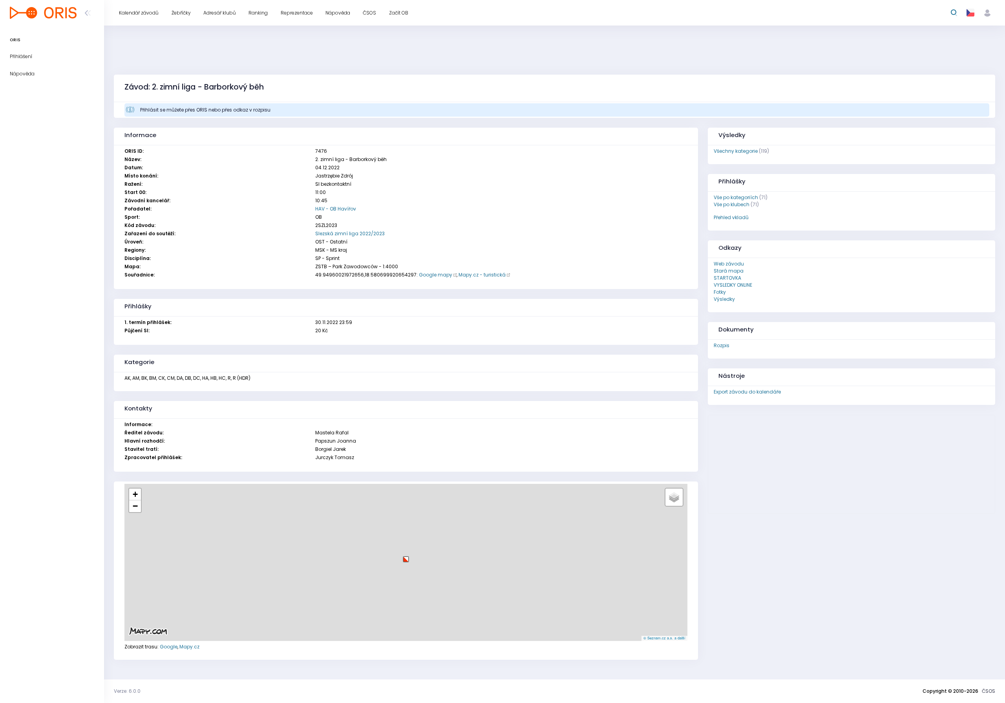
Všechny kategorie (736, 151)
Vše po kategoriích (736, 197)
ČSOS (988, 691)
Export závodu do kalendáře (747, 391)
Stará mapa (729, 270)
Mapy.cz (189, 646)
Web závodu (729, 263)
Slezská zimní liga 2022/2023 (350, 233)
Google (168, 646)
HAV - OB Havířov (335, 208)
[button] (406, 556)
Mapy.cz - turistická (482, 274)
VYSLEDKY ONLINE (733, 285)
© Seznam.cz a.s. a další (664, 638)
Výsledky (724, 299)
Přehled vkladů (731, 217)
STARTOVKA (727, 278)
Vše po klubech (731, 204)
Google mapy (435, 274)
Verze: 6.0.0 (127, 691)
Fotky (720, 292)
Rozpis (721, 345)
